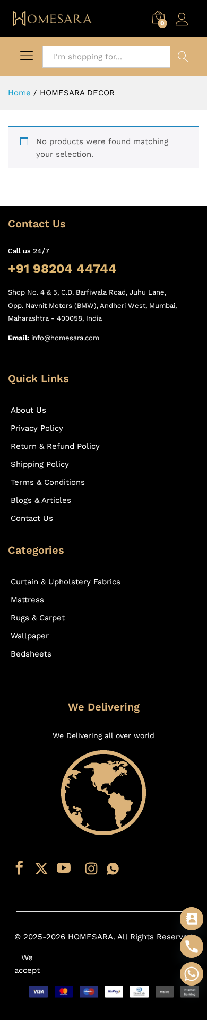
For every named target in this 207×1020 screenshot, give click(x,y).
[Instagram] (91, 868)
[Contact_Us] (191, 918)
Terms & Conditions (48, 482)
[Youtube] (64, 868)
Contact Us (32, 518)
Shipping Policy (40, 464)
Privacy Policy (37, 428)
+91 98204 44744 (62, 268)
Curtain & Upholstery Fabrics (65, 582)
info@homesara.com (65, 338)
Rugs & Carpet (38, 618)
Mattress (27, 600)
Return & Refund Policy (55, 446)
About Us (28, 410)
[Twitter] (41, 868)
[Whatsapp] (112, 868)
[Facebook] (19, 868)
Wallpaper (30, 636)
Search (183, 57)
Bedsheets (31, 654)
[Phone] (191, 946)
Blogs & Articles (41, 500)
